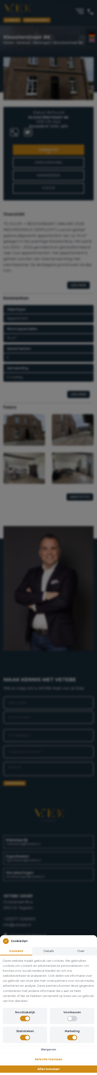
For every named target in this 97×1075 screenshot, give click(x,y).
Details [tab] (49, 951)
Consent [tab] (16, 951)
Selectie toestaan (48, 1059)
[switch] (25, 1018)
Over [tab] (81, 951)
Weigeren (48, 1049)
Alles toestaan (48, 1069)
